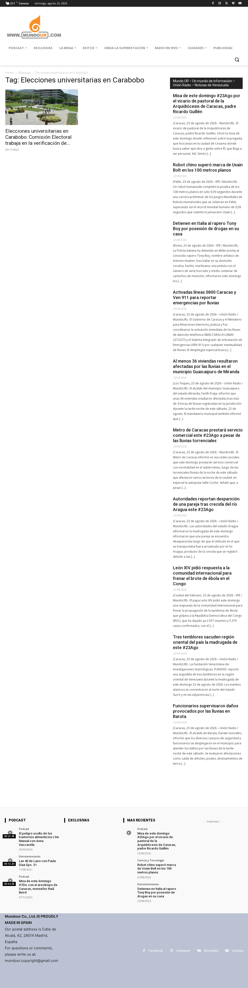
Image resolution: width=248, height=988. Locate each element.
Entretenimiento (29, 856)
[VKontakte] (199, 950)
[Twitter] (226, 3)
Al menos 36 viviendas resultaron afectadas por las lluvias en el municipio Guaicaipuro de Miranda (206, 366)
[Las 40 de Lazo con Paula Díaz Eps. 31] (10, 860)
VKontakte (211, 950)
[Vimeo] (233, 3)
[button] (237, 59)
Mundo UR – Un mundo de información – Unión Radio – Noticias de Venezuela (204, 83)
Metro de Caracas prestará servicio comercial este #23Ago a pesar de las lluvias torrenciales (208, 435)
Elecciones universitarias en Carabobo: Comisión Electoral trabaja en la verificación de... (38, 137)
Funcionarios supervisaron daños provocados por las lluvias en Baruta (205, 711)
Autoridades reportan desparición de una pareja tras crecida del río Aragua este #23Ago (206, 504)
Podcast (24, 828)
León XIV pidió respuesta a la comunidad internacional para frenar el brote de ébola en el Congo (202, 575)
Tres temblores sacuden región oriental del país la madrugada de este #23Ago (205, 642)
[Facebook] (213, 3)
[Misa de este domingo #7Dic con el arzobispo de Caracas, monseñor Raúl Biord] (10, 880)
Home (9, 73)
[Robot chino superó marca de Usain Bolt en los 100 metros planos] (128, 864)
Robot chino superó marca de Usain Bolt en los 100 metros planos (208, 167)
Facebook (156, 950)
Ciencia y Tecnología (150, 860)
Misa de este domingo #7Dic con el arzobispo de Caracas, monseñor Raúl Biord (38, 886)
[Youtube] (240, 3)
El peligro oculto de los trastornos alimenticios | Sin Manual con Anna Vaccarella (39, 839)
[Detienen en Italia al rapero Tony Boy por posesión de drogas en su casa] (128, 888)
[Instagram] (220, 3)
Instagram (183, 950)
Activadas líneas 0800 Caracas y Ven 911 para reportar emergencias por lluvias (204, 297)
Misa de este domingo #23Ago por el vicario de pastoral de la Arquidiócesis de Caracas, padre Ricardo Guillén (206, 103)
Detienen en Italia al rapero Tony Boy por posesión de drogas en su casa (206, 228)
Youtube (237, 950)
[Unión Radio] (33, 27)
